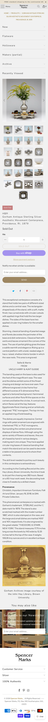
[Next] (44, 100)
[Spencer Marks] (24, 6)
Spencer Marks (16, 698)
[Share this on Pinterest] (27, 291)
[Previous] (4, 100)
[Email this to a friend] (34, 291)
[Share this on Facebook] (20, 291)
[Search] (38, 6)
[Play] (23, 100)
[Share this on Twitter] (13, 291)
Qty (3, 234)
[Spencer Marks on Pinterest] (24, 690)
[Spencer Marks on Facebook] (19, 690)
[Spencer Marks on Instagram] (28, 690)
